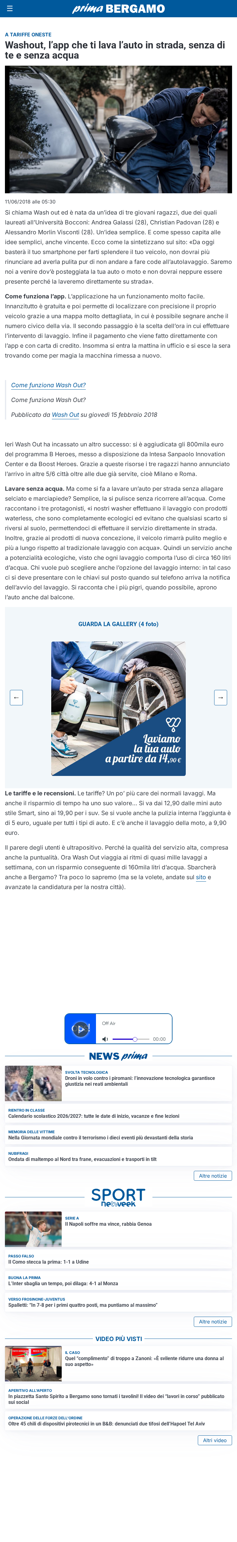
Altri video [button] (215, 1440)
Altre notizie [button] (213, 1176)
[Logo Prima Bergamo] (118, 8)
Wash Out (65, 414)
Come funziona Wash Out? (48, 385)
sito (201, 877)
